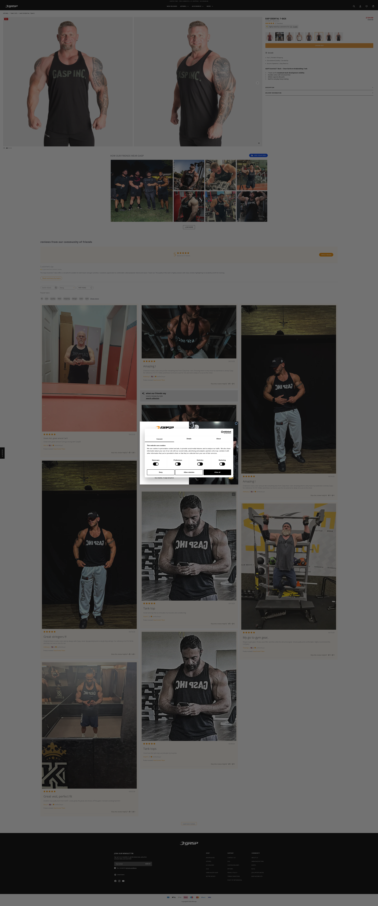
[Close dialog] (236, 423)
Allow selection (189, 472)
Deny (161, 472)
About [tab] (218, 439)
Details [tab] (189, 439)
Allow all (217, 472)
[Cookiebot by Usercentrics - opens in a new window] (222, 432)
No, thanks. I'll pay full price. (164, 478)
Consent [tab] (159, 439)
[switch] (178, 464)
